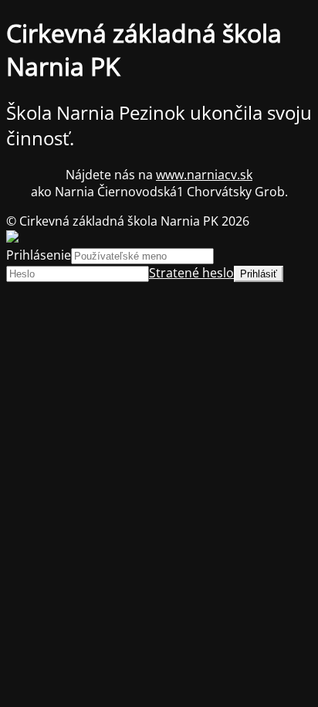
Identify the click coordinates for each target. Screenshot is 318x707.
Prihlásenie (38, 254)
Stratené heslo (191, 272)
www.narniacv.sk (204, 174)
